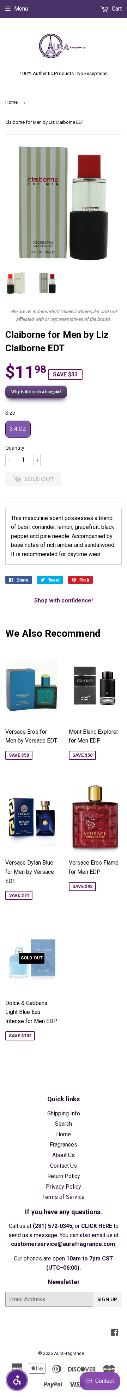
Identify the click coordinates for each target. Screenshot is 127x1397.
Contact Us (63, 1165)
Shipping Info (63, 1113)
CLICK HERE (96, 1226)
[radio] (18, 429)
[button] (17, 1380)
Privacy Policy (63, 1186)
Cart (116, 8)
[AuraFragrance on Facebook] (114, 1333)
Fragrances (63, 1144)
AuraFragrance (69, 1353)
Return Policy (63, 1176)
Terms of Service (63, 1197)
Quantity (14, 448)
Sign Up (107, 1299)
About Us (63, 1155)
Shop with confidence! (63, 600)
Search (63, 1123)
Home (11, 102)
